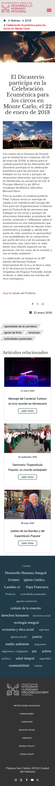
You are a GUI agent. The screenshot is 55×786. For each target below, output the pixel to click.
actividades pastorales (18, 338)
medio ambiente (17, 644)
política (6, 658)
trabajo (38, 665)
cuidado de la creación (25, 608)
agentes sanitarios (26, 601)
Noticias (15, 20)
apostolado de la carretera (20, 326)
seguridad (45, 658)
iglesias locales (19, 636)
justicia (37, 637)
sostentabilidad (19, 665)
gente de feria (12, 332)
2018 (28, 20)
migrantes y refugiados (15, 651)
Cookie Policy (27, 754)
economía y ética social (18, 629)
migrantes (40, 644)
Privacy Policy (27, 746)
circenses (34, 332)
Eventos (13, 580)
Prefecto (10, 594)
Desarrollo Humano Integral (25, 573)
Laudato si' (12, 587)
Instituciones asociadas (27, 705)
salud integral (25, 658)
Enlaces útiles (27, 730)
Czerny (26, 565)
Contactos (27, 722)
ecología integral (26, 622)
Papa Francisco (37, 587)
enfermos (44, 629)
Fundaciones (27, 713)
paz (34, 651)
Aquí (5, 293)
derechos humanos (15, 615)
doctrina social (41, 615)
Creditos (27, 738)
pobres (46, 651)
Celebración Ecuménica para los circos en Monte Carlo (24, 26)
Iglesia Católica (34, 580)
